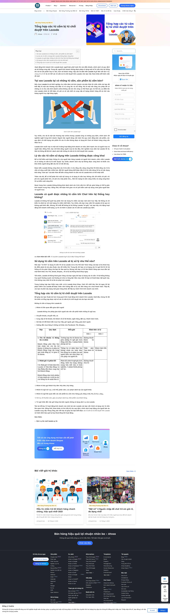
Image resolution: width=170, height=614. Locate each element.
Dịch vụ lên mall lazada (44, 421)
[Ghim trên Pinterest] (56, 34)
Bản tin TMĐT (95, 11)
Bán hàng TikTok (84, 11)
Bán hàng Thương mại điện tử (68, 11)
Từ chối (152, 610)
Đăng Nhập (89, 5)
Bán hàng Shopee (51, 11)
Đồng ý (163, 610)
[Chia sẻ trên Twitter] (54, 34)
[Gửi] (114, 51)
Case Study (117, 11)
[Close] (168, 604)
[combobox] (123, 109)
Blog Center (38, 11)
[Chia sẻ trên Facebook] (52, 34)
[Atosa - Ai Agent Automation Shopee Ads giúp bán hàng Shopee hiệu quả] (38, 5)
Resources (72, 5)
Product (48, 5)
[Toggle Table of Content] (77, 51)
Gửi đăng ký (123, 136)
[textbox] (121, 109)
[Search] (134, 11)
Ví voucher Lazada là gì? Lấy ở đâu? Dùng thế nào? (68, 256)
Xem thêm (130, 471)
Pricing (81, 5)
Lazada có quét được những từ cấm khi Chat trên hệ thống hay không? (58, 58)
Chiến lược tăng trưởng (129, 11)
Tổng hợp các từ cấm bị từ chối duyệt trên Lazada (52, 62)
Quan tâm (125, 79)
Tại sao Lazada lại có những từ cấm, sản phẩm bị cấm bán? (55, 54)
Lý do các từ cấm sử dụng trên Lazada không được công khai (55, 56)
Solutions (63, 5)
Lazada (44, 84)
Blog (55, 5)
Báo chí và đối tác (106, 11)
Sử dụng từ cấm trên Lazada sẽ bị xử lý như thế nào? (52, 60)
